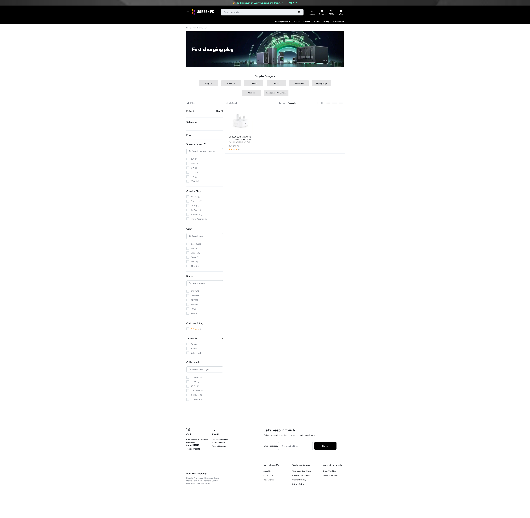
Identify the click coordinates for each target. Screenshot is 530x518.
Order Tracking (329, 471)
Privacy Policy (298, 484)
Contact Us (268, 475)
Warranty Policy (299, 480)
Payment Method (330, 475)
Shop (298, 21)
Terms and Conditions (301, 471)
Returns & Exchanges (301, 475)
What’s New (339, 21)
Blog (327, 21)
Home (188, 28)
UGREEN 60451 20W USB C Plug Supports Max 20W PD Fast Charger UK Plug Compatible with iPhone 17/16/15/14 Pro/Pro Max (240, 142)
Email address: (270, 445)
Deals (318, 21)
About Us (267, 471)
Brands (307, 21)
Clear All (219, 111)
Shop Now (292, 2)
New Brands (268, 480)
